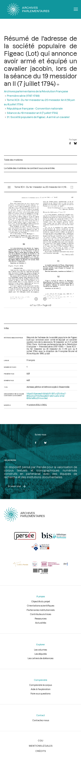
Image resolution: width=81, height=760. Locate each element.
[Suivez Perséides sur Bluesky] (45, 442)
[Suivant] (44, 299)
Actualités (40, 622)
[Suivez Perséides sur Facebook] (35, 442)
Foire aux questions (40, 693)
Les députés (40, 653)
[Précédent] (36, 299)
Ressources (41, 618)
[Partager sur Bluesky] (75, 143)
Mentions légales (40, 745)
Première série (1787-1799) (23, 95)
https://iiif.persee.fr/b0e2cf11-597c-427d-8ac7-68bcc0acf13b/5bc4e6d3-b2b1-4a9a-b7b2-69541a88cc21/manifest (46, 396)
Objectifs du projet (40, 601)
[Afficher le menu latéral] (9, 187)
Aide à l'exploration (40, 689)
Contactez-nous (40, 720)
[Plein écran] (72, 187)
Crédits (40, 751)
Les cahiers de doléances (40, 658)
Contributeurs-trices (40, 614)
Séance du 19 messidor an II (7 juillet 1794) (32, 112)
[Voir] (58, 83)
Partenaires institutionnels (41, 610)
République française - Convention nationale (35, 108)
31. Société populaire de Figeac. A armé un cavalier (38, 117)
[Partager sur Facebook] (70, 143)
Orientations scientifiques (40, 605)
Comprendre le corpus (40, 685)
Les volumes (40, 649)
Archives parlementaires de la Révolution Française (36, 91)
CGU (40, 740)
